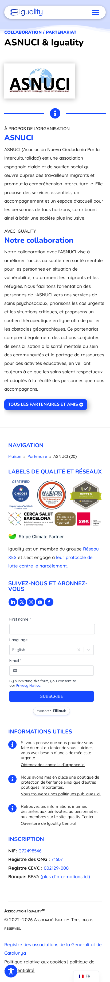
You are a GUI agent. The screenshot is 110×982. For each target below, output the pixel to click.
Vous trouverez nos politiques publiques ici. (61, 793)
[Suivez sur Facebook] (49, 602)
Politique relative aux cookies (35, 961)
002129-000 (56, 868)
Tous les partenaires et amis (43, 404)
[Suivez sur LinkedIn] (13, 602)
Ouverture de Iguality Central (48, 823)
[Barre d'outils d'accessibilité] (11, 971)
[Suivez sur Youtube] (40, 602)
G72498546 (29, 850)
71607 (57, 859)
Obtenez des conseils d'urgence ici (53, 764)
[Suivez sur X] (22, 602)
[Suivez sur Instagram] (31, 602)
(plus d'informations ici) (65, 876)
